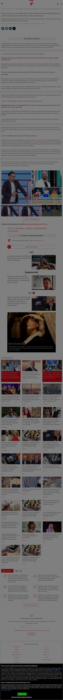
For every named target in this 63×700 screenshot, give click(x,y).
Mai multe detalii (56, 670)
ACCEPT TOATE (22, 694)
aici (59, 675)
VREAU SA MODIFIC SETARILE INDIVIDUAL (21, 697)
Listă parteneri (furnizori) (6, 690)
